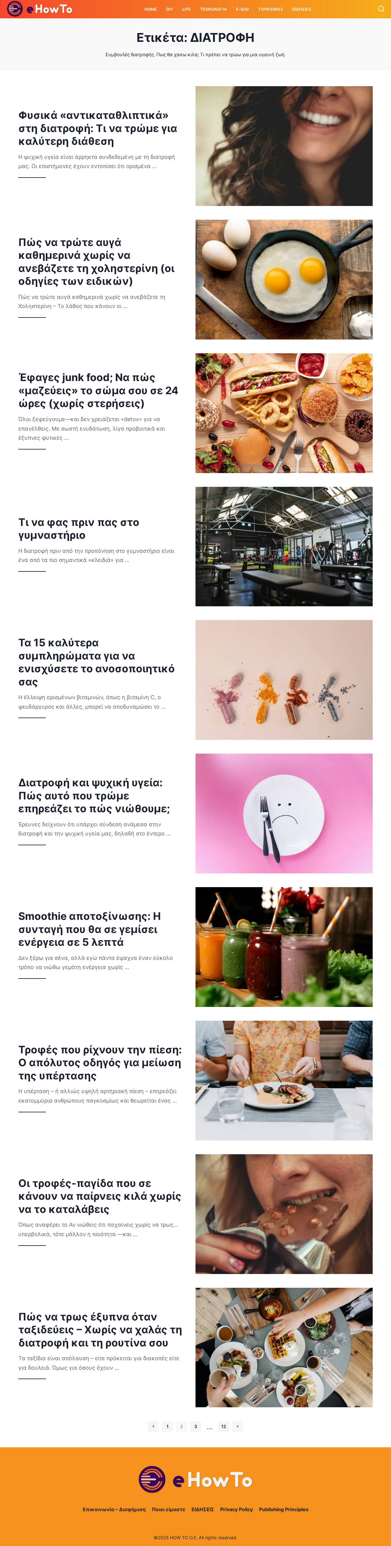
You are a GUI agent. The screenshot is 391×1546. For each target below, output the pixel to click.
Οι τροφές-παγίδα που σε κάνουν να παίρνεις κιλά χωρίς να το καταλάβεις (99, 1196)
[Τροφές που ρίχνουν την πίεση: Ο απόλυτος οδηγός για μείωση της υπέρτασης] (284, 1080)
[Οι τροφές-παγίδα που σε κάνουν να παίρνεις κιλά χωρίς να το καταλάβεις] (284, 1214)
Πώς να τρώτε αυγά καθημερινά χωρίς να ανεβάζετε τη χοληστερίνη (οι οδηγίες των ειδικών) (96, 262)
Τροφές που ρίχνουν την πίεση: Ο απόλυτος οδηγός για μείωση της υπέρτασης (100, 1062)
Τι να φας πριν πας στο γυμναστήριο (78, 529)
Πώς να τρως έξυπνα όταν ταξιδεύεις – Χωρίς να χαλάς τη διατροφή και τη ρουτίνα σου (100, 1329)
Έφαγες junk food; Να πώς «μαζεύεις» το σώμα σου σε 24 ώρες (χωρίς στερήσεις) (98, 390)
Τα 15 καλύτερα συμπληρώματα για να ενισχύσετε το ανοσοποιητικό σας (96, 662)
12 (223, 1426)
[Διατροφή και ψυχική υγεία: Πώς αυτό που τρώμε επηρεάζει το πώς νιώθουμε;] (284, 813)
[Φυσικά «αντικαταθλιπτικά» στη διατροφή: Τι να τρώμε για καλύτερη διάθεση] (284, 146)
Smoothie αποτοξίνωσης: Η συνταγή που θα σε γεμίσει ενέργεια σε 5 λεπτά (89, 929)
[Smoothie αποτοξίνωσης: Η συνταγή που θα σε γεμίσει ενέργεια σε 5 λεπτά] (284, 947)
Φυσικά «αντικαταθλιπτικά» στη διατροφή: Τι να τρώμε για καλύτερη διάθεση (97, 128)
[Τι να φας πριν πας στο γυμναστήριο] (284, 547)
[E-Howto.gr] (40, 9)
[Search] (381, 9)
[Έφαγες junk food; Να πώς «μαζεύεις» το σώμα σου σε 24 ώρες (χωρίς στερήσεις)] (284, 413)
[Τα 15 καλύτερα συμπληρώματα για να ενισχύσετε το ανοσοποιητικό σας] (284, 680)
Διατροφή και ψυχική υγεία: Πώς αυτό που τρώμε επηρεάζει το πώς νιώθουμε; (94, 795)
